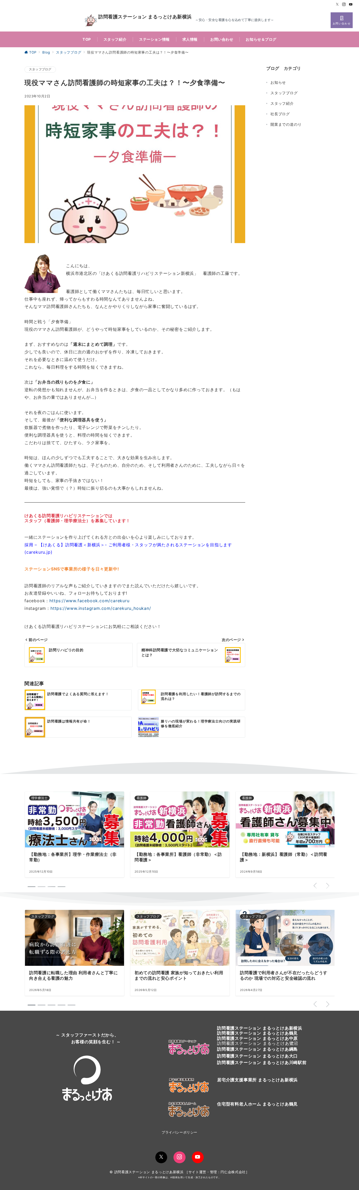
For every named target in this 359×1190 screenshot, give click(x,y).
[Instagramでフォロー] (344, 5)
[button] (315, 1004)
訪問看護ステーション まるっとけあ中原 (257, 1038)
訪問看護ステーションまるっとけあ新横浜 (259, 1028)
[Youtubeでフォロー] (351, 5)
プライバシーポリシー (179, 1132)
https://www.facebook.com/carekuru (89, 600)
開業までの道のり (285, 124)
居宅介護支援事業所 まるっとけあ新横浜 (257, 1079)
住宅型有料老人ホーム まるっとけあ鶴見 (257, 1104)
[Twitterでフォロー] (337, 5)
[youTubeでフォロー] (198, 1157)
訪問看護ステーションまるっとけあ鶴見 (257, 1033)
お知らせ (278, 82)
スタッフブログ (40, 69)
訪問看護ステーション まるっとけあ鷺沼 (257, 1043)
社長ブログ (280, 114)
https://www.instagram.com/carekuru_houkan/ (100, 608)
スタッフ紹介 (282, 103)
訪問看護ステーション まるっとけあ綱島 (257, 1049)
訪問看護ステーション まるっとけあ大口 (257, 1055)
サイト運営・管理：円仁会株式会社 (217, 1172)
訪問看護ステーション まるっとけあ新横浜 (145, 16)
